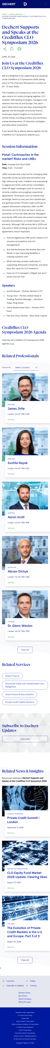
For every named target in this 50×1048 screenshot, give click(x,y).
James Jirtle (16, 408)
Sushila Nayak (18, 463)
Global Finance (12, 676)
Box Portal (22, 996)
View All (25, 650)
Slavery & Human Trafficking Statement (25, 1036)
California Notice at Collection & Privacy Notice (25, 1024)
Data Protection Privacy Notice (25, 1021)
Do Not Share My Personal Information (25, 1039)
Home (4, 14)
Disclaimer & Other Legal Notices (25, 1012)
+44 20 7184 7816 (21, 523)
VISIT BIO (11, 420)
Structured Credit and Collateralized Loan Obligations (24, 685)
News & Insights (16, 14)
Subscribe (25, 739)
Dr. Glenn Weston (20, 626)
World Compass (25, 999)
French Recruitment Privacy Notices (25, 1033)
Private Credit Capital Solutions (19, 702)
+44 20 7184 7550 (21, 631)
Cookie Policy (25, 1018)
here (37, 134)
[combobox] (26, 367)
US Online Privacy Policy (25, 1015)
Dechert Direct (24, 993)
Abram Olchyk (18, 571)
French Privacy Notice (25, 1030)
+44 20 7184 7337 (21, 468)
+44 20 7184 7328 (21, 577)
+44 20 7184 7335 (21, 414)
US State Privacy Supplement (25, 1027)
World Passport (24, 1002)
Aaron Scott (16, 517)
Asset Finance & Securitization (19, 694)
